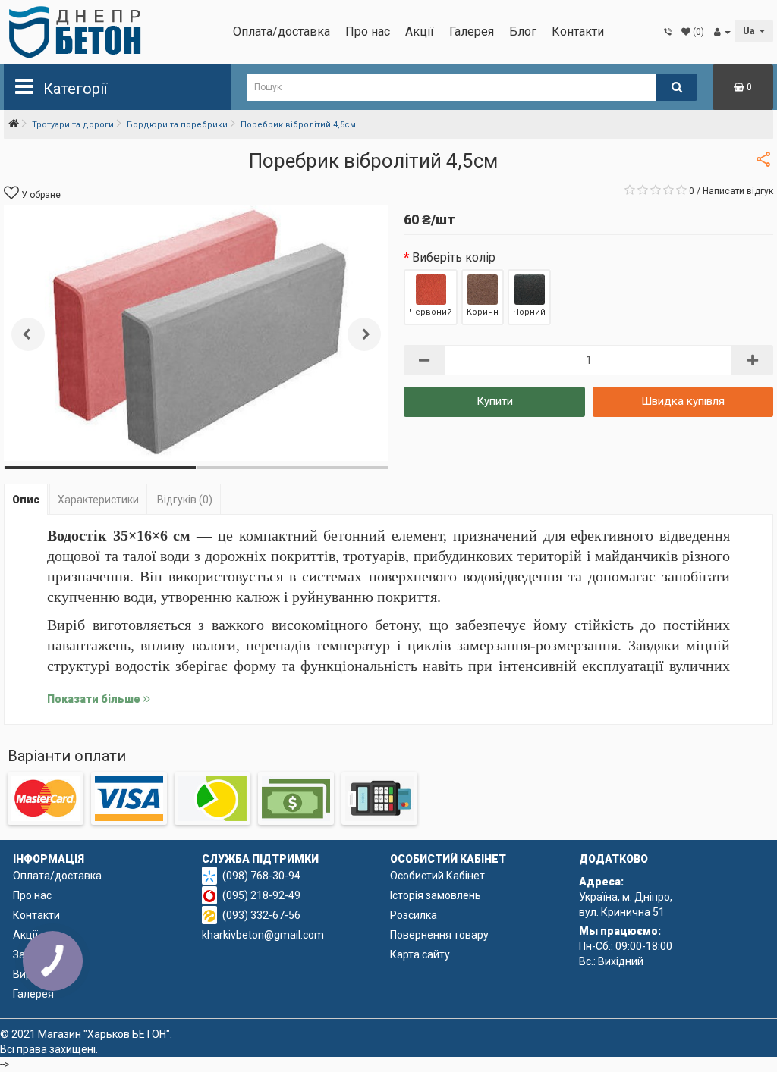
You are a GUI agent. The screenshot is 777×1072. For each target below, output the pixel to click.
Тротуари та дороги (73, 125)
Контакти (578, 31)
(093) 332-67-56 (261, 915)
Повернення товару (439, 935)
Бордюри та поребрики (177, 125)
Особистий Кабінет (437, 876)
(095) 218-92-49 (261, 895)
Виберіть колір (453, 257)
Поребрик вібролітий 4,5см (298, 125)
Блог (522, 31)
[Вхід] (722, 32)
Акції (419, 31)
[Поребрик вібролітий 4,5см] (196, 333)
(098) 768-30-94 (261, 876)
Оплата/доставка (281, 31)
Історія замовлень (435, 895)
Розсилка (413, 915)
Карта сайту (420, 954)
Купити (495, 401)
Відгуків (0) (184, 500)
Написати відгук (738, 191)
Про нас (367, 31)
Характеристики (98, 500)
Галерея (471, 31)
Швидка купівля (683, 401)
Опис (25, 500)
